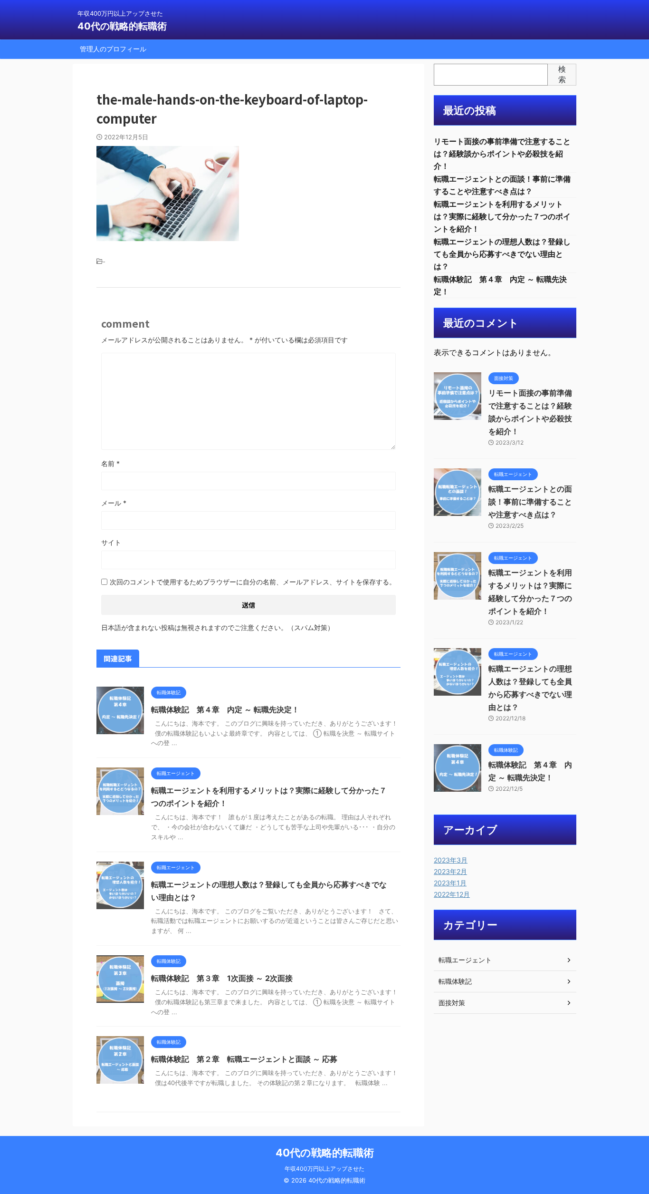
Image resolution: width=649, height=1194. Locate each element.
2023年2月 (450, 871)
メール (113, 503)
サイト (111, 542)
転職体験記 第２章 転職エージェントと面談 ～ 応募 (244, 1059)
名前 (110, 463)
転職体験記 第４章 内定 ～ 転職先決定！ (225, 709)
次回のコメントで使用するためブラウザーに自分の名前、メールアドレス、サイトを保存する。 (253, 582)
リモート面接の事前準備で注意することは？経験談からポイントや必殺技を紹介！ (502, 153)
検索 (562, 74)
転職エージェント (465, 960)
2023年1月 (450, 883)
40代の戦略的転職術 (122, 26)
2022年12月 (452, 894)
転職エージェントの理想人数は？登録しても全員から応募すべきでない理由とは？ (502, 254)
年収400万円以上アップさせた (324, 1168)
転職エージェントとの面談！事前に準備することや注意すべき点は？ (530, 501)
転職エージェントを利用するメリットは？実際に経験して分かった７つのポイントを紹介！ (502, 216)
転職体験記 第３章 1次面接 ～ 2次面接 (222, 978)
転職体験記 (455, 981)
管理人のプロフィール (113, 49)
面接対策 (452, 1003)
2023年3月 (451, 860)
